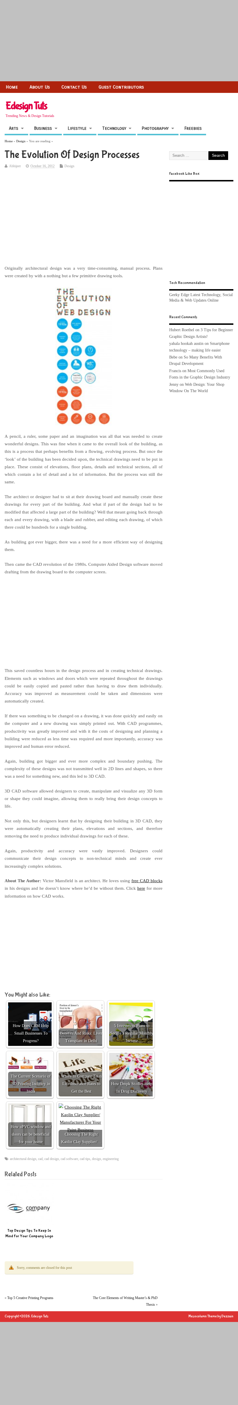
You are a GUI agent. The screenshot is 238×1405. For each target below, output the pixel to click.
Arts (13, 128)
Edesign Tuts (26, 106)
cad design (51, 1159)
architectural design (23, 1159)
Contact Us (74, 87)
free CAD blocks (147, 880)
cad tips (85, 1159)
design (96, 1159)
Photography (155, 128)
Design (69, 166)
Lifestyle (77, 128)
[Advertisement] (119, 40)
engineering (111, 1159)
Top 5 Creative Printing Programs (30, 1298)
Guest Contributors (121, 87)
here (141, 888)
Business (43, 128)
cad (40, 1159)
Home (12, 87)
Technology (114, 128)
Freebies (193, 128)
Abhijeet (15, 166)
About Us (40, 87)
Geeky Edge (179, 295)
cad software (69, 1159)
